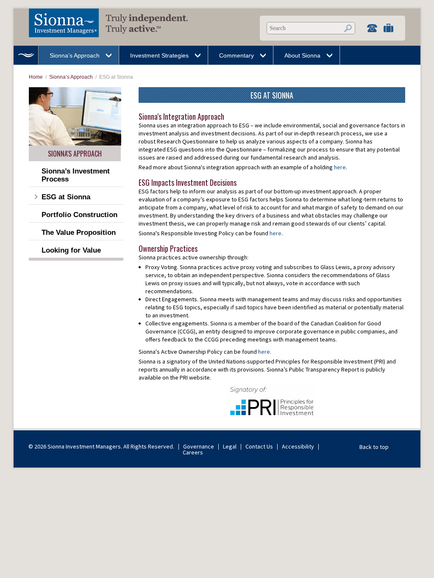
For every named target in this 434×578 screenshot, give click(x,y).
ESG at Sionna (66, 197)
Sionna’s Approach (75, 55)
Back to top (374, 447)
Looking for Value (71, 250)
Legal (229, 446)
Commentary (236, 55)
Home (26, 55)
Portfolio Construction (79, 215)
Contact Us (259, 446)
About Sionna (302, 55)
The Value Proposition (79, 232)
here (340, 167)
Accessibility (298, 446)
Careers (193, 452)
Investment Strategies (159, 55)
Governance (198, 446)
